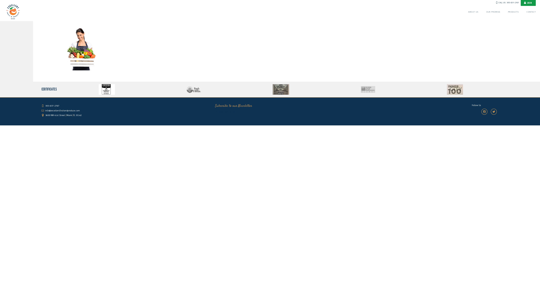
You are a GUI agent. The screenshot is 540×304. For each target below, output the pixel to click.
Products (513, 12)
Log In (529, 3)
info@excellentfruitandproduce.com (62, 110)
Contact (531, 12)
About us (473, 12)
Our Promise (493, 12)
